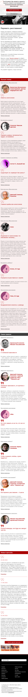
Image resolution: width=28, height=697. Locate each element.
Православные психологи (20, 671)
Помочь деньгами (18, 666)
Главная (3, 666)
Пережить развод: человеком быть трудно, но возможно (11, 136)
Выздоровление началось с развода (12, 305)
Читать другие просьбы (14, 642)
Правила (3, 673)
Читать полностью (5, 366)
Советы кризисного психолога (9, 513)
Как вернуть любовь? (6, 262)
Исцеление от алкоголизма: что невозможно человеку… (10, 236)
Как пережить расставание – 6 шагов (12, 492)
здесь (9, 64)
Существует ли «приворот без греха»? (13, 173)
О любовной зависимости (9, 352)
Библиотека (3, 670)
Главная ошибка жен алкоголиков (11, 204)
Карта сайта (17, 676)
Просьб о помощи (14, 58)
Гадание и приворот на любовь (9, 157)
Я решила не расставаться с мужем (12, 278)
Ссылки (16, 675)
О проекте (3, 676)
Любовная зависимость (7, 337)
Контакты (3, 668)
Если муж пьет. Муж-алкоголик (9, 82)
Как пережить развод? (7, 120)
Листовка (17, 670)
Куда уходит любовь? (7, 441)
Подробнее (3, 574)
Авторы (16, 668)
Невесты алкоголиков (7, 98)
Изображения (18, 673)
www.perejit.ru (11, 692)
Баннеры (3, 675)
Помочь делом (4, 678)
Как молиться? (4, 671)
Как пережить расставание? (8, 477)
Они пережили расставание (8, 408)
